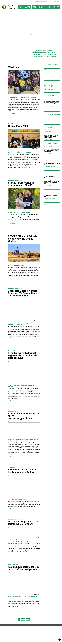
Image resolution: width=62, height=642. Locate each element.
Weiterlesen (12, 113)
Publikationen (29, 624)
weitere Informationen (50, 106)
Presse (22, 624)
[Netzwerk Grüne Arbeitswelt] (9, 7)
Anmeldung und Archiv (50, 166)
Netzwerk (11, 624)
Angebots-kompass (27, 7)
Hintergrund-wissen (42, 7)
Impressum (42, 624)
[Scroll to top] (59, 639)
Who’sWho (49, 7)
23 (29, 619)
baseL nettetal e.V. (17, 214)
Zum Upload (48, 153)
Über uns (4, 624)
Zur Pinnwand (48, 185)
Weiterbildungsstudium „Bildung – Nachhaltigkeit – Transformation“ (51, 136)
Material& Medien (35, 7)
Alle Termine (48, 131)
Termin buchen (48, 120)
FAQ (36, 624)
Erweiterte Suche (55, 1)
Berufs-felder (21, 7)
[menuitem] (21, 7)
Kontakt (16, 624)
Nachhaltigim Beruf (56, 7)
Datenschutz (49, 624)
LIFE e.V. (29, 99)
